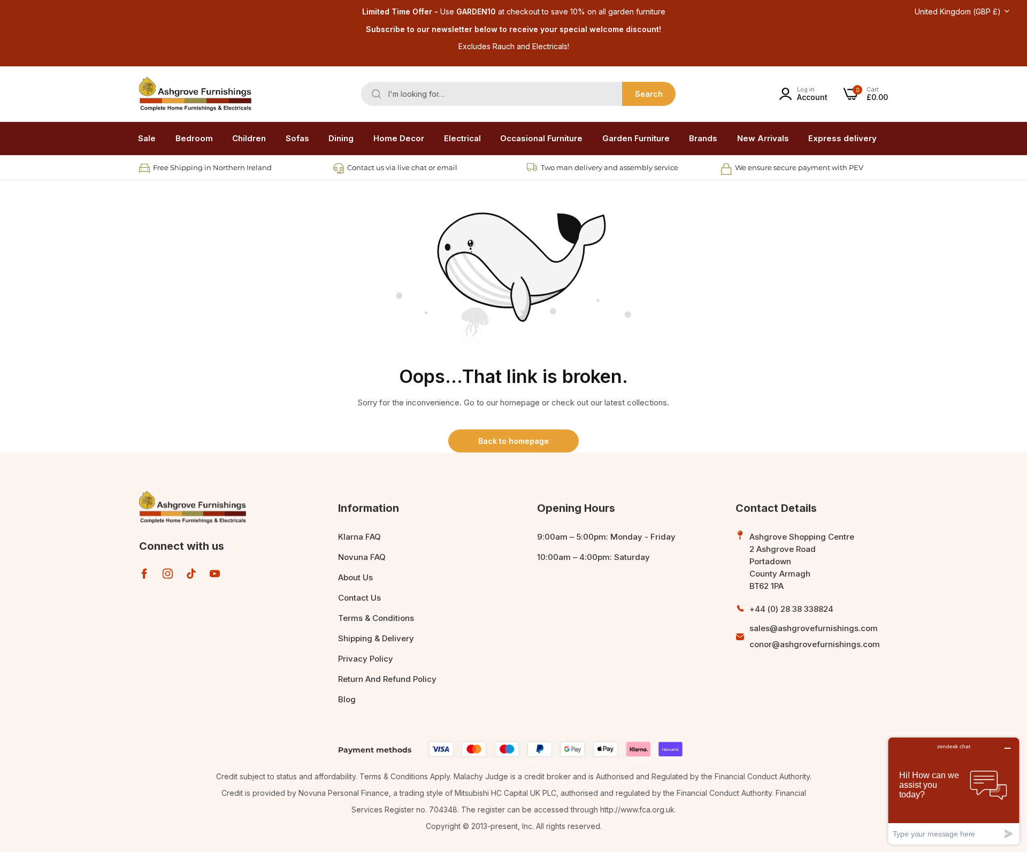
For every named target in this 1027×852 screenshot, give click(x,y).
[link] (194, 139)
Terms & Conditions (376, 618)
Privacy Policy (365, 659)
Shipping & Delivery (376, 638)
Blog (347, 699)
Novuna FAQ (362, 557)
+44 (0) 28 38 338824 (791, 609)
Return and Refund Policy (387, 679)
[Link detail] (144, 574)
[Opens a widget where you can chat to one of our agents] (953, 790)
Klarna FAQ (359, 537)
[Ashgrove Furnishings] (195, 94)
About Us (355, 577)
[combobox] (518, 94)
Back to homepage (513, 441)
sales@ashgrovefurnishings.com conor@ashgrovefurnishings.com (814, 636)
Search (649, 93)
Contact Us (359, 598)
